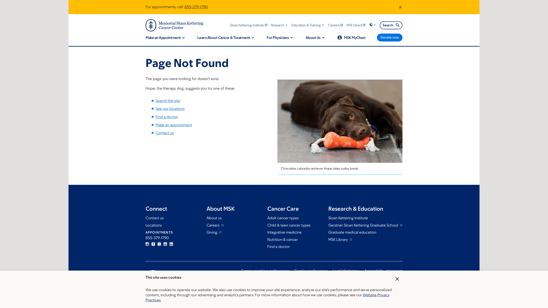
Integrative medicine (284, 232)
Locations (154, 225)
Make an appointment (174, 125)
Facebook (153, 244)
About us (214, 218)
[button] (279, 25)
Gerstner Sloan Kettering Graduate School (363, 225)
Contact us (165, 133)
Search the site (168, 101)
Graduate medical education (352, 232)
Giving (212, 232)
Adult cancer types (283, 218)
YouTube (165, 244)
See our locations (170, 109)
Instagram (147, 244)
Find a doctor (167, 117)
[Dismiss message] (400, 7)
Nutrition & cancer (282, 239)
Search (388, 25)
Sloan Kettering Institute (348, 218)
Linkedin (171, 244)
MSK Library (338, 239)
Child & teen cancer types (288, 225)
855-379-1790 (196, 7)
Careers (213, 225)
